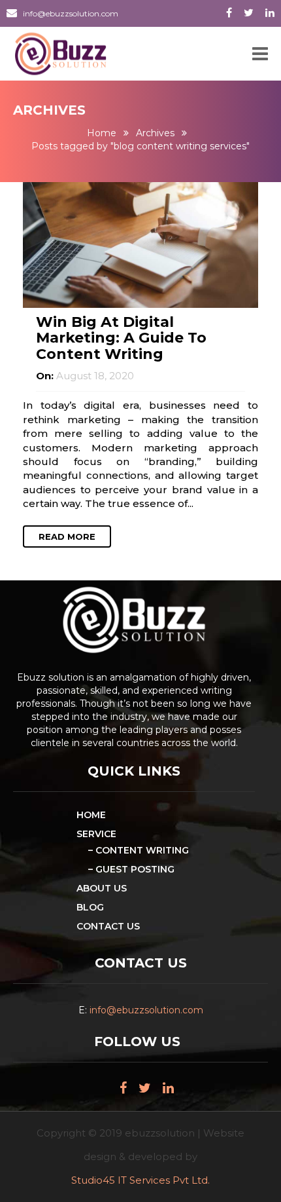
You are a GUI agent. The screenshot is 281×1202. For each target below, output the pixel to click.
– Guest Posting (131, 869)
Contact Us (108, 926)
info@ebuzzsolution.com (70, 13)
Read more (67, 536)
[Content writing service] (140, 244)
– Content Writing (138, 850)
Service (96, 834)
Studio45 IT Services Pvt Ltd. (140, 1180)
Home (101, 133)
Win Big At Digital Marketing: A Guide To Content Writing (121, 337)
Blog (90, 907)
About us (101, 888)
